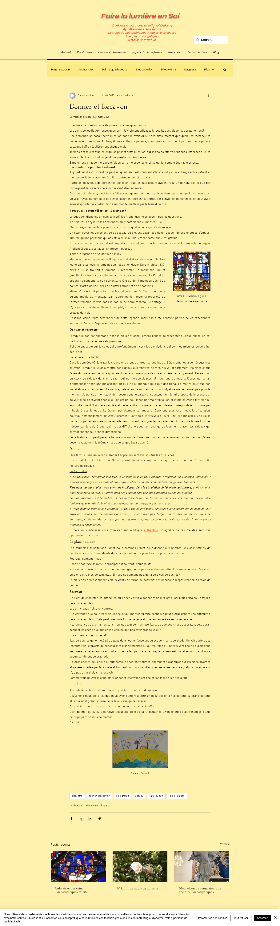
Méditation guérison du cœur (137, 888)
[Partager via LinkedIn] (90, 819)
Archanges (86, 69)
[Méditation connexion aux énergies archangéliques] (201, 866)
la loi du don (156, 796)
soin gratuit (122, 796)
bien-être (77, 796)
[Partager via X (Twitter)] (80, 819)
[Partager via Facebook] (71, 819)
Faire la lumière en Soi (140, 16)
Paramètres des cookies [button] (212, 918)
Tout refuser (241, 918)
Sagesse (190, 69)
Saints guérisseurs (114, 69)
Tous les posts (60, 69)
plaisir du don (177, 796)
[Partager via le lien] (99, 819)
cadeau (139, 796)
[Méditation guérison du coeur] (140, 866)
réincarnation (144, 69)
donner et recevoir (99, 796)
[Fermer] (275, 917)
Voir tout (225, 844)
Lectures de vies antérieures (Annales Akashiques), (142, 32)
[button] (224, 69)
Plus (207, 69)
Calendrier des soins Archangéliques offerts (71, 890)
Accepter (262, 918)
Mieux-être (168, 69)
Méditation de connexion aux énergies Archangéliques (200, 890)
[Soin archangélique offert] (78, 866)
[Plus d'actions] (208, 95)
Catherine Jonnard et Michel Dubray (142, 25)
